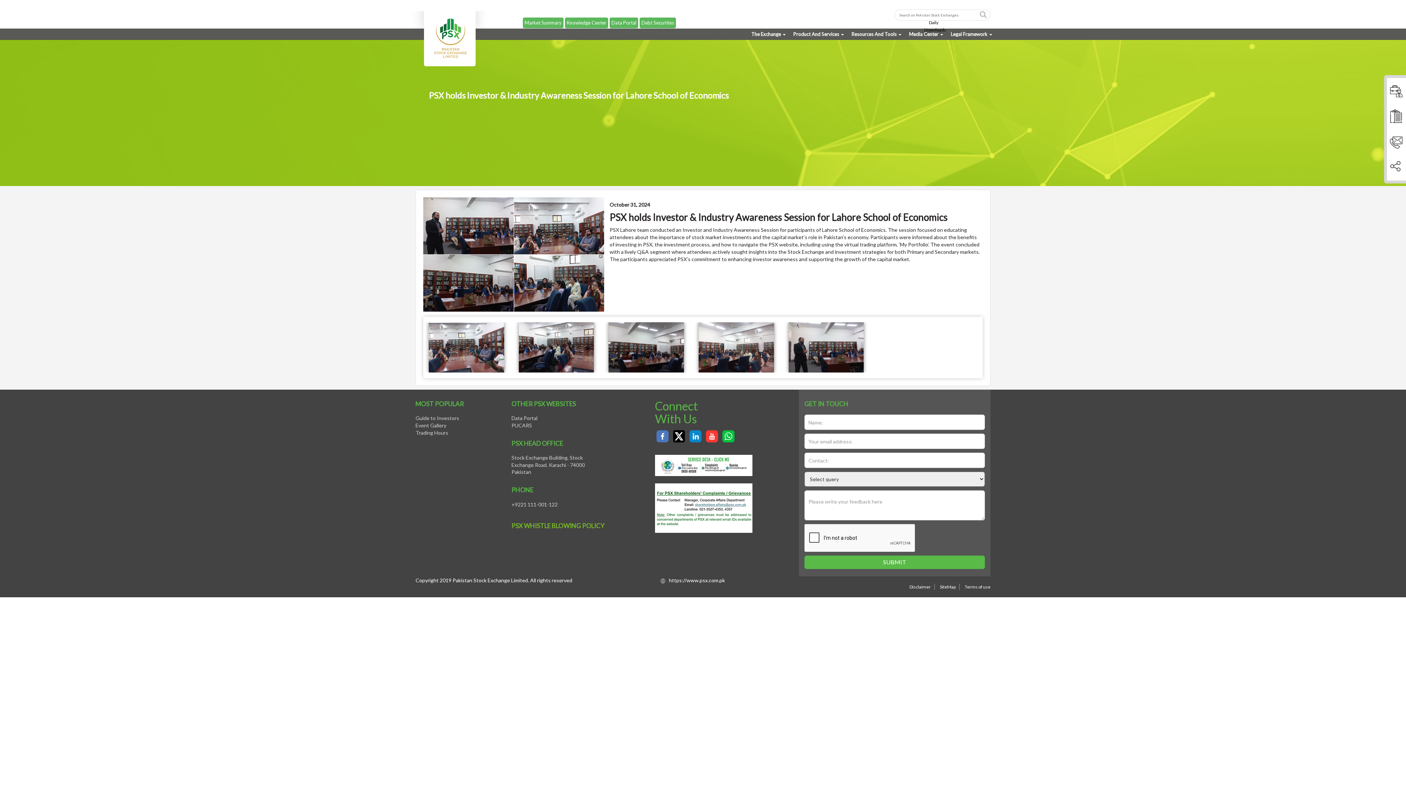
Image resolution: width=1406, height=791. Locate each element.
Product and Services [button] (816, 34)
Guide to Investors (437, 418)
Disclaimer (920, 587)
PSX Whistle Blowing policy (558, 526)
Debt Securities (657, 16)
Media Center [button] (923, 34)
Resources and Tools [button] (874, 34)
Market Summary (543, 16)
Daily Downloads (935, 20)
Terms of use (977, 587)
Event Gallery (431, 425)
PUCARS (522, 425)
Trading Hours (432, 433)
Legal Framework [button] (969, 34)
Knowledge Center (586, 16)
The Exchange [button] (766, 34)
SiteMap (948, 587)
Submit (894, 561)
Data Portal (623, 16)
